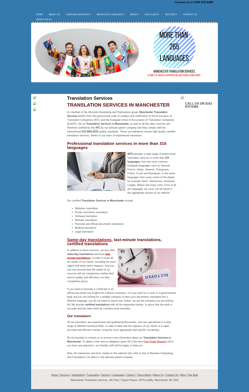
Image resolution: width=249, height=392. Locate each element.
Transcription (144, 375)
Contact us (190, 14)
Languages (118, 375)
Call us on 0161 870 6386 (198, 105)
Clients (131, 375)
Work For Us (44, 19)
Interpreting (78, 375)
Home (39, 14)
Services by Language (110, 14)
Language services (78, 14)
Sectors (171, 14)
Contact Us (172, 375)
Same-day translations (89, 239)
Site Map (193, 375)
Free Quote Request (155, 341)
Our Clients (152, 14)
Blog (183, 375)
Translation (93, 375)
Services (65, 375)
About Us (54, 14)
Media (134, 14)
